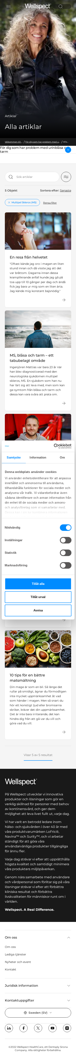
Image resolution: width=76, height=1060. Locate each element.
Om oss (11, 937)
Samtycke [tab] (14, 457)
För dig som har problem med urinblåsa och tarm (35, 150)
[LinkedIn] (9, 1028)
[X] (38, 1028)
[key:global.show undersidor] (68, 150)
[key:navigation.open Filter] (66, 177)
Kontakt (10, 969)
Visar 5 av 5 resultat (38, 755)
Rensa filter (50, 202)
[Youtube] (52, 1028)
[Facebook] (23, 1028)
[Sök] (60, 6)
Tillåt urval (38, 597)
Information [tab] (38, 457)
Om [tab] (62, 457)
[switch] (65, 540)
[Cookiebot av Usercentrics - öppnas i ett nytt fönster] (54, 446)
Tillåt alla (38, 583)
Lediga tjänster (15, 954)
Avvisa (38, 610)
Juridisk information (21, 986)
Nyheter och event (18, 962)
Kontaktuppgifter (19, 1000)
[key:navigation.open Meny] (8, 6)
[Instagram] (67, 1028)
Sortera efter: (49, 190)
